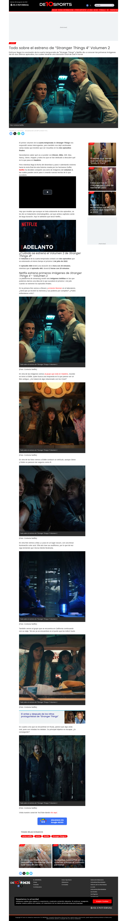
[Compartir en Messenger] (22, 133)
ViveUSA (36, 885)
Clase (35, 882)
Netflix (46, 836)
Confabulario (37, 887)
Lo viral (90, 10)
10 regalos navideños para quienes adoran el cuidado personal (69, 862)
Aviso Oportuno (67, 880)
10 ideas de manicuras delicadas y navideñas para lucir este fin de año (36, 862)
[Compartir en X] (14, 133)
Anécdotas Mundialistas (98, 889)
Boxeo (96, 10)
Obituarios (65, 882)
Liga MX (54, 10)
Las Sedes (94, 892)
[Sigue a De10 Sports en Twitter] (90, 5)
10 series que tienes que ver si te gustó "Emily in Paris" (101, 160)
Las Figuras (94, 894)
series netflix (27, 836)
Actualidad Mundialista (98, 882)
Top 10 (22, 845)
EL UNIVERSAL (37, 880)
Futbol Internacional (66, 10)
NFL (108, 10)
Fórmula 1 (102, 10)
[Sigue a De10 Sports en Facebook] (87, 5)
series (38, 836)
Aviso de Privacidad (75, 903)
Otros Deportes (80, 10)
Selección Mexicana (97, 880)
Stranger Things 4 (59, 836)
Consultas (65, 885)
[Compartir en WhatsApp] (18, 133)
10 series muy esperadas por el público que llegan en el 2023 (102, 208)
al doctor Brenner (55, 288)
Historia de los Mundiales (99, 885)
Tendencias (113, 10)
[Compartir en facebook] (10, 133)
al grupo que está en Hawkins (56, 374)
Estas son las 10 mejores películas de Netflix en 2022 (102, 185)
